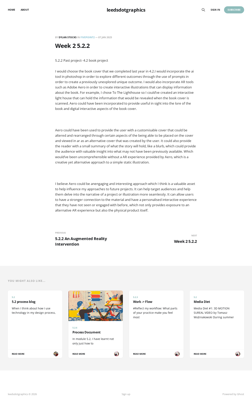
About (25, 9)
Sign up (126, 394)
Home (11, 9)
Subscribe (234, 9)
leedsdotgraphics (126, 9)
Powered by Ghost (233, 394)
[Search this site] (203, 10)
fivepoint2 (88, 37)
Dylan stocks (68, 37)
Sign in (215, 9)
